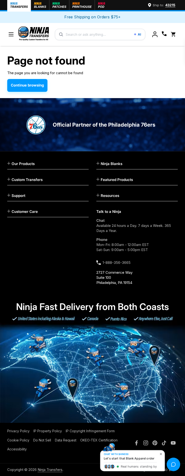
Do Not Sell (42, 440)
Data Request (65, 440)
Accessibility (17, 449)
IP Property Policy (47, 431)
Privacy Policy (18, 431)
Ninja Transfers (50, 469)
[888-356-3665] (164, 34)
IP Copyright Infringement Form (90, 431)
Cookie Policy (18, 440)
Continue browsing (27, 85)
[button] (174, 34)
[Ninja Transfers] (33, 34)
